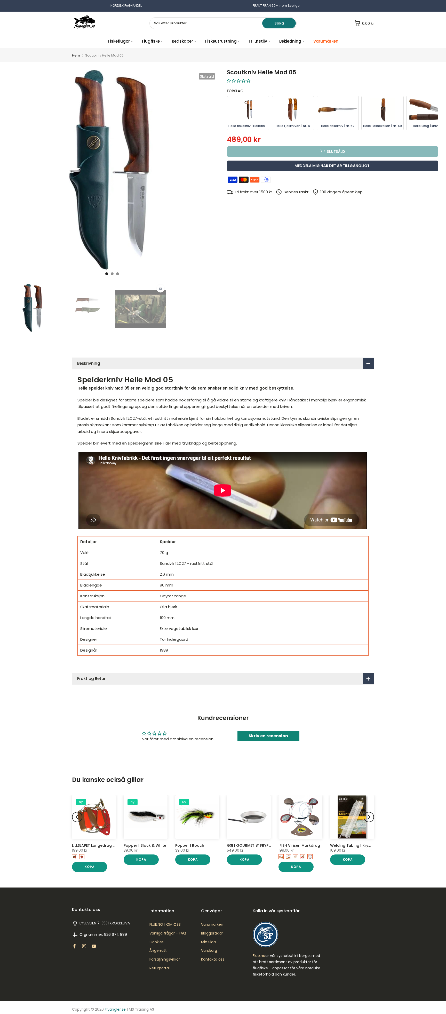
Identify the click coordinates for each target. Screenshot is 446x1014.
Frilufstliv (258, 41)
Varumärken (325, 41)
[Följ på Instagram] (84, 946)
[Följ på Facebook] (74, 946)
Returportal (159, 968)
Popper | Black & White (145, 845)
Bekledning (290, 41)
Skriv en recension (268, 736)
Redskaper (182, 41)
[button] (238, 80)
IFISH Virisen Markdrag (299, 845)
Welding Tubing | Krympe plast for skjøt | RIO (372, 845)
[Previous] (77, 817)
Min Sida (208, 942)
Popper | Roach (189, 845)
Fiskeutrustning (221, 41)
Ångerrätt (158, 950)
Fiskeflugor (119, 41)
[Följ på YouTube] (94, 946)
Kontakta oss (212, 959)
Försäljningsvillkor (164, 959)
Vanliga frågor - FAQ (167, 933)
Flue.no (259, 955)
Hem (76, 55)
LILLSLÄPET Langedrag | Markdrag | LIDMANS (112, 845)
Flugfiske (151, 41)
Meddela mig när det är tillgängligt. (332, 165)
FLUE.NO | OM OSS (165, 924)
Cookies (156, 942)
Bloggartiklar (212, 933)
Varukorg (209, 950)
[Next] (369, 817)
